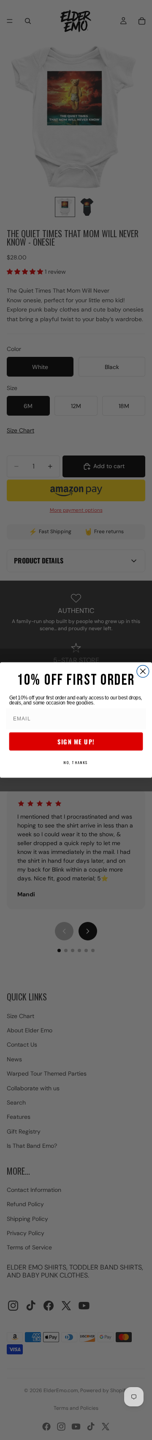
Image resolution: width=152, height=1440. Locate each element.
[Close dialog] (143, 671)
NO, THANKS (76, 762)
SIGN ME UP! (76, 741)
